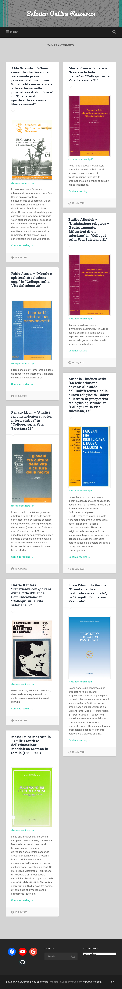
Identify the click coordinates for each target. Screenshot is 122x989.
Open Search (113, 32)
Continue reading (27, 245)
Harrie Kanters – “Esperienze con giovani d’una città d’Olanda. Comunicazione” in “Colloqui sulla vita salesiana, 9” (31, 595)
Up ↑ (113, 982)
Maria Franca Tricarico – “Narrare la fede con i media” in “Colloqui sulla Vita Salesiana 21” (89, 74)
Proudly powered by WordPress (27, 982)
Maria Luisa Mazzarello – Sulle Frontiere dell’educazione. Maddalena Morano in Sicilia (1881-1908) (31, 744)
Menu (14, 31)
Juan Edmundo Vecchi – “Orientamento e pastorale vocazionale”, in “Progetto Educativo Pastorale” (88, 593)
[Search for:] (60, 956)
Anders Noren (92, 982)
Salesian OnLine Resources (61, 13)
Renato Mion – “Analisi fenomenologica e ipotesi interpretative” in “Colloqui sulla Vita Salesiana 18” (32, 420)
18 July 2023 (21, 257)
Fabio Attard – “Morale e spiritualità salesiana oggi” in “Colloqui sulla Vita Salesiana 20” (31, 279)
